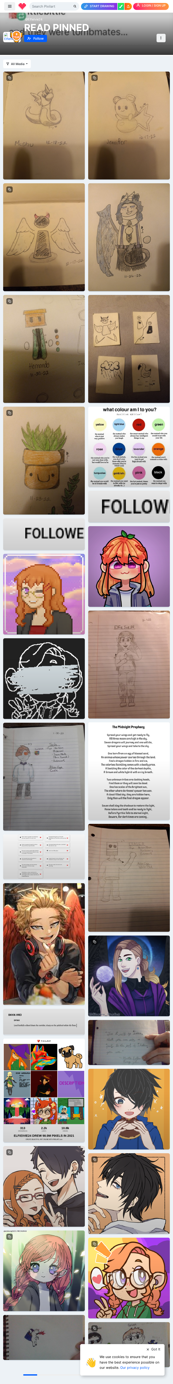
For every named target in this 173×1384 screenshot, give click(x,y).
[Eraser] (129, 877)
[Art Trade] (129, 237)
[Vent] (44, 678)
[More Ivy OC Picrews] (44, 1270)
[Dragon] (44, 1337)
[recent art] (129, 348)
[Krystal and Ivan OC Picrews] (129, 975)
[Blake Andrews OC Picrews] (129, 1109)
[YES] (44, 1021)
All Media (17, 64)
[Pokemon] (44, 125)
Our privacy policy (135, 1367)
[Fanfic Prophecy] (129, 771)
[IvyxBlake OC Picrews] (44, 1186)
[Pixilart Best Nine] (44, 1090)
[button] (128, 6)
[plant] (44, 460)
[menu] (9, 6)
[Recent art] (44, 237)
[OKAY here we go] (129, 446)
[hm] (44, 856)
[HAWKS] (44, 943)
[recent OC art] (44, 348)
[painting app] (121, 6)
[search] (75, 6)
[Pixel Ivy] (44, 594)
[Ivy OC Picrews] (129, 1277)
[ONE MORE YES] (76, 534)
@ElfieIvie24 (33, 19)
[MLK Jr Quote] (129, 1042)
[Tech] (44, 776)
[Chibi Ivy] (129, 566)
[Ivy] (129, 664)
